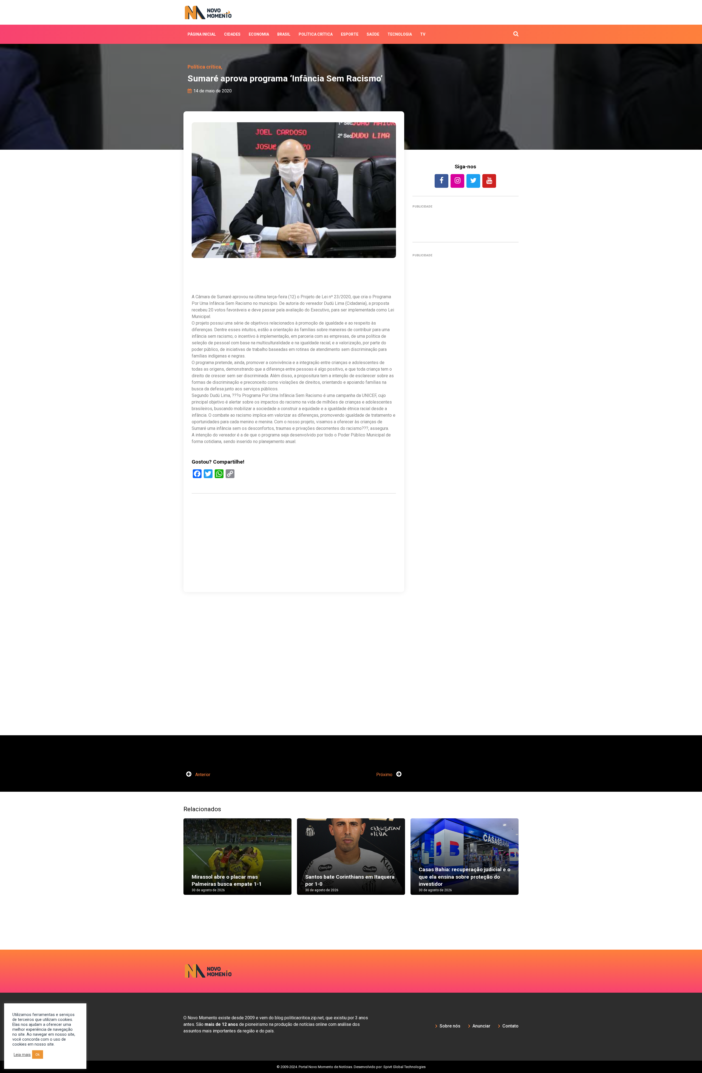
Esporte (349, 34)
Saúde (373, 34)
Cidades (232, 34)
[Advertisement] (294, 569)
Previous (175, 861)
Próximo (385, 774)
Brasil (283, 34)
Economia (259, 34)
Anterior (202, 774)
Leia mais (22, 1054)
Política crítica (316, 34)
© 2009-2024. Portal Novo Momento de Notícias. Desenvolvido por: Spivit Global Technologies (351, 1067)
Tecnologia (399, 34)
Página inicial (202, 34)
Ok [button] (37, 1054)
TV (422, 34)
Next (526, 861)
